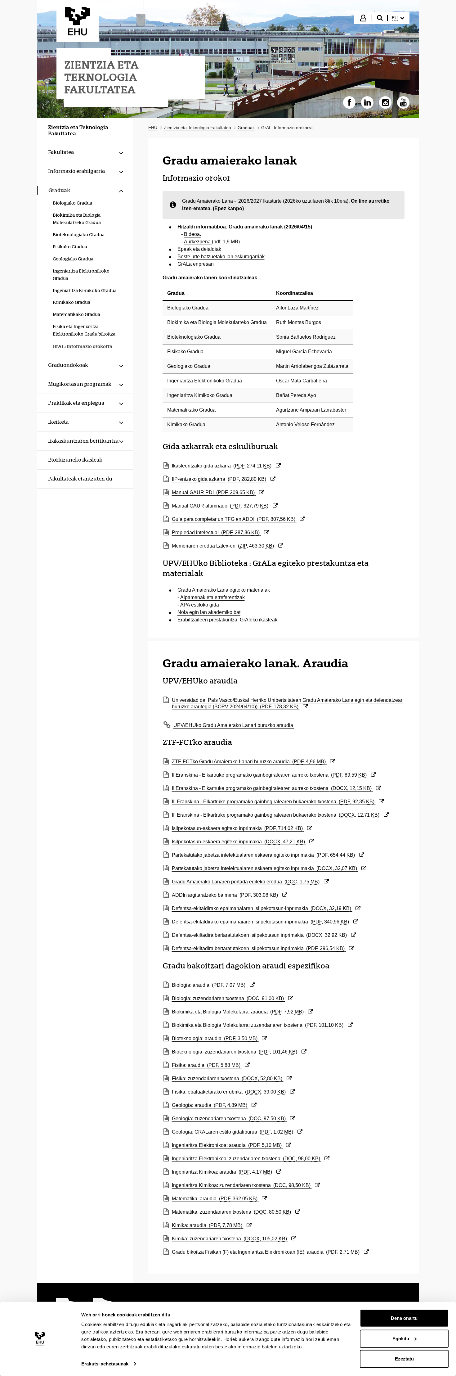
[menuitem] (398, 18)
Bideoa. (192, 234)
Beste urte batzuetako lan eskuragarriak (221, 256)
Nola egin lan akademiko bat (208, 612)
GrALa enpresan (195, 264)
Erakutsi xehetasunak (104, 1363)
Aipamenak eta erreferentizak (212, 597)
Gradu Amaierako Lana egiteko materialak (224, 590)
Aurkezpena (197, 241)
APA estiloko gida (199, 604)
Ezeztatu (404, 1358)
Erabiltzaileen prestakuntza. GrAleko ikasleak (228, 619)
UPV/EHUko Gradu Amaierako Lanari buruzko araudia (233, 725)
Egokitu (400, 1338)
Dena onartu (404, 1318)
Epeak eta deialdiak (199, 249)
